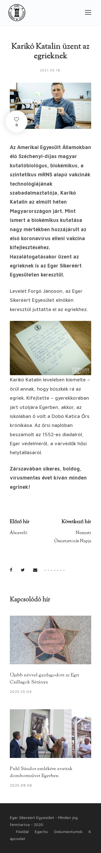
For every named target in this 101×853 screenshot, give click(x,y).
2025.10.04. (21, 691)
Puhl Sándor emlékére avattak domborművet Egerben (41, 773)
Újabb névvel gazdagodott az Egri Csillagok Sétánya (44, 679)
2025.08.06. (21, 785)
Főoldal (22, 831)
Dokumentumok (68, 831)
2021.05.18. (50, 70)
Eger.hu (41, 831)
